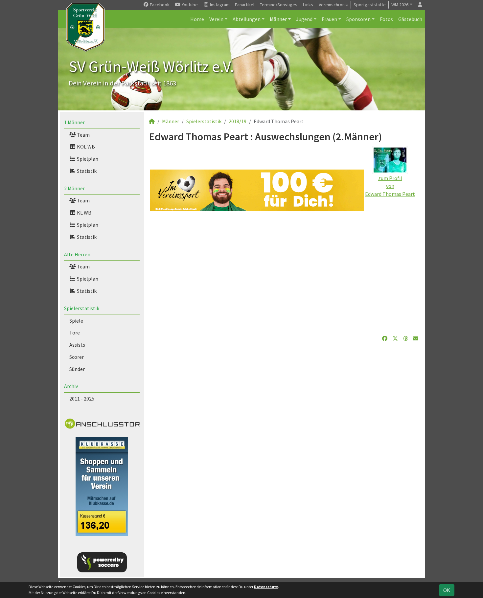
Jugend (304, 19)
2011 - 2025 (81, 398)
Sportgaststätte (370, 5)
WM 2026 (399, 5)
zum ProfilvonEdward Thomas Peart (390, 186)
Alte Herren (77, 254)
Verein (216, 19)
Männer (278, 19)
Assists (77, 344)
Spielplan (87, 158)
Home (197, 19)
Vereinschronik (333, 5)
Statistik (86, 171)
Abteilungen (247, 19)
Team (83, 134)
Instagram (219, 5)
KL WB (83, 212)
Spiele (76, 320)
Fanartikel (244, 5)
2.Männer (74, 188)
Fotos (386, 19)
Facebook (159, 5)
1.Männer (74, 122)
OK (446, 590)
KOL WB (85, 146)
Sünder (77, 369)
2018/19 (237, 121)
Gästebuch (410, 19)
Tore (74, 332)
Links (308, 5)
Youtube (189, 5)
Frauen (329, 19)
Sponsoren (358, 19)
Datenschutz (266, 586)
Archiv (71, 386)
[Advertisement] (283, 273)
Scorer (76, 357)
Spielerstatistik (81, 308)
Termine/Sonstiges (278, 5)
